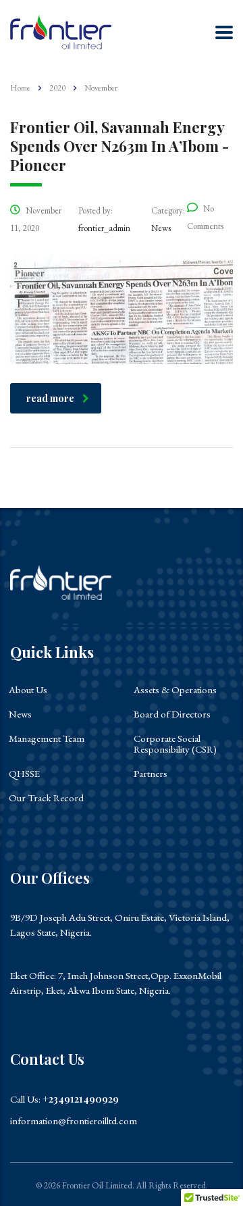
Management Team (46, 738)
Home (20, 87)
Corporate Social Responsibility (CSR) (175, 744)
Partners (150, 773)
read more (50, 398)
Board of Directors (172, 714)
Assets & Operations (175, 689)
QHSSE (24, 773)
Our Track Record (46, 798)
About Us (28, 689)
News (20, 714)
